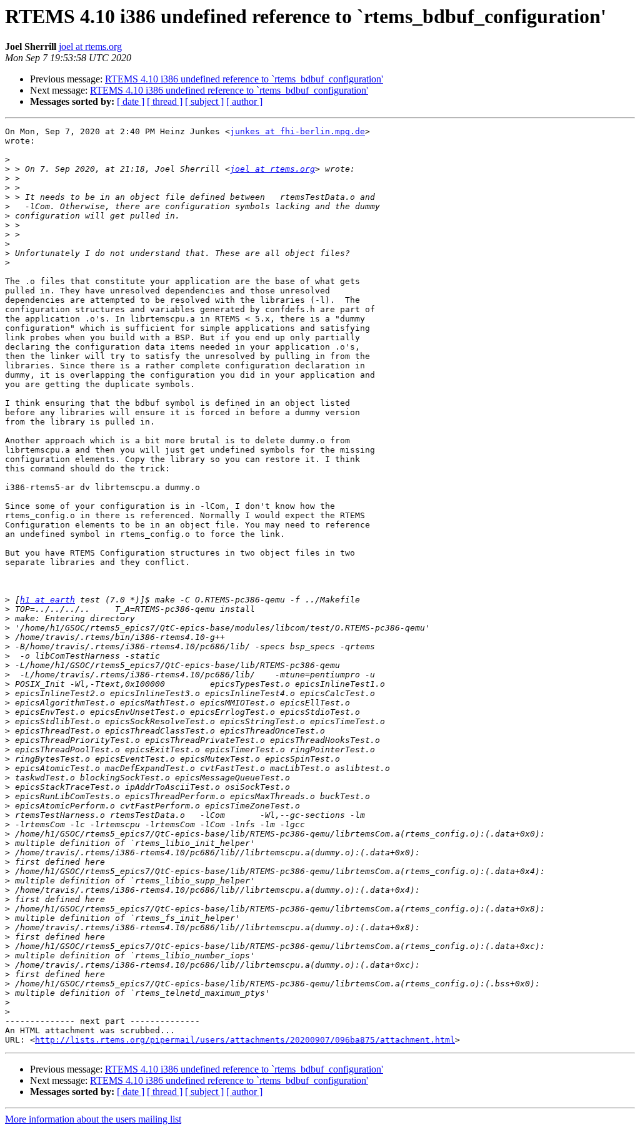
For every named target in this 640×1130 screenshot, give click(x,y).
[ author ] (244, 101)
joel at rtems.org (90, 46)
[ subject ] (204, 101)
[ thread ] (164, 101)
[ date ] (130, 101)
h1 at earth (47, 599)
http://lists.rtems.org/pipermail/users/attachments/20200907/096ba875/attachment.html (245, 1039)
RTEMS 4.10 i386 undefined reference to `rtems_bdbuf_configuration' (244, 79)
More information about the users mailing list (93, 1119)
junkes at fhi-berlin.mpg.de (297, 131)
